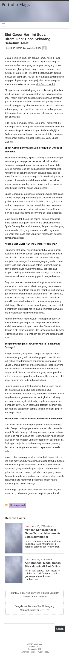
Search (60, 629)
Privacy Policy (43, 652)
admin (49, 526)
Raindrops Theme (27, 652)
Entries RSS (34, 647)
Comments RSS (34, 649)
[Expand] (3, 25)
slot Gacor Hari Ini (45, 84)
